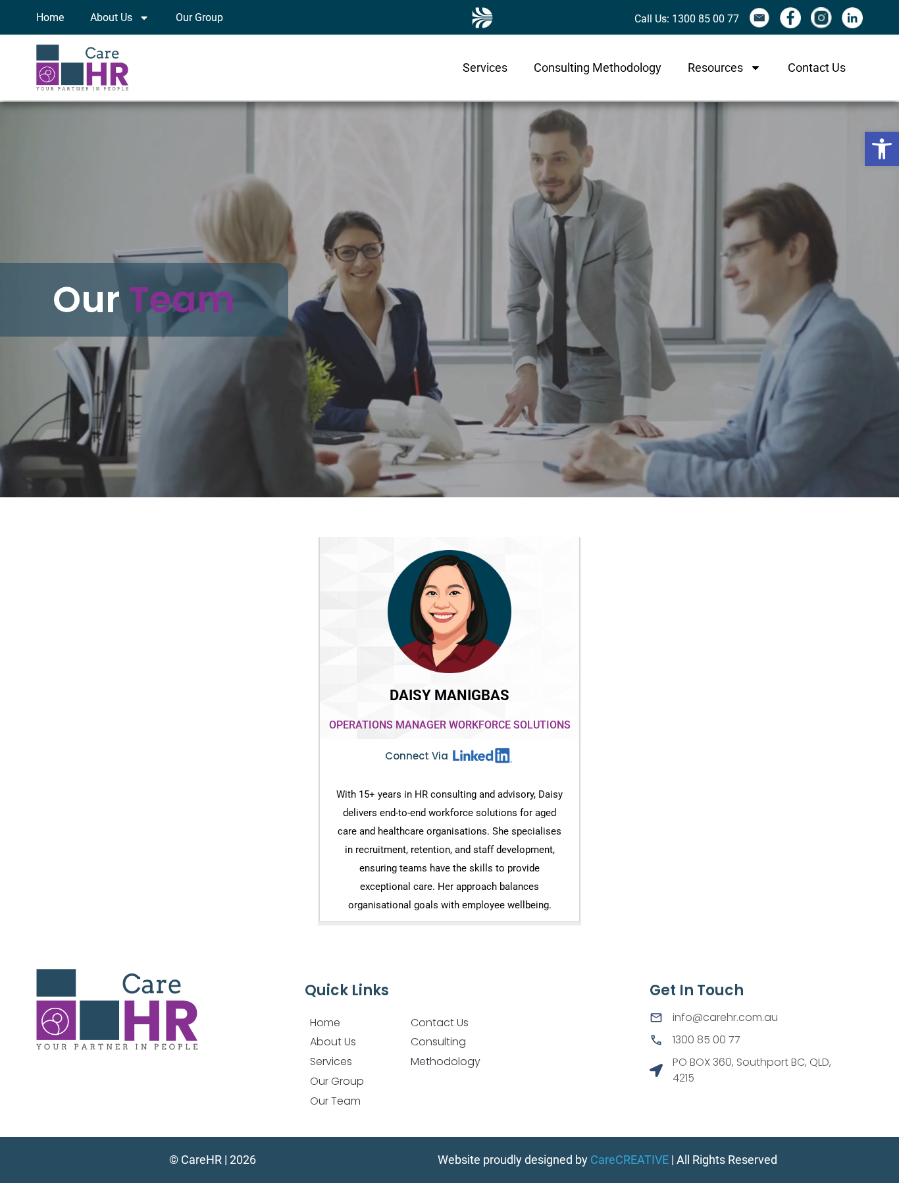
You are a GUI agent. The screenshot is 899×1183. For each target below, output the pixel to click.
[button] (882, 149)
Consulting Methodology (597, 67)
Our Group (199, 17)
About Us (111, 17)
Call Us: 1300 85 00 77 (686, 19)
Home (50, 17)
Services (485, 67)
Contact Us (817, 67)
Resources (715, 67)
